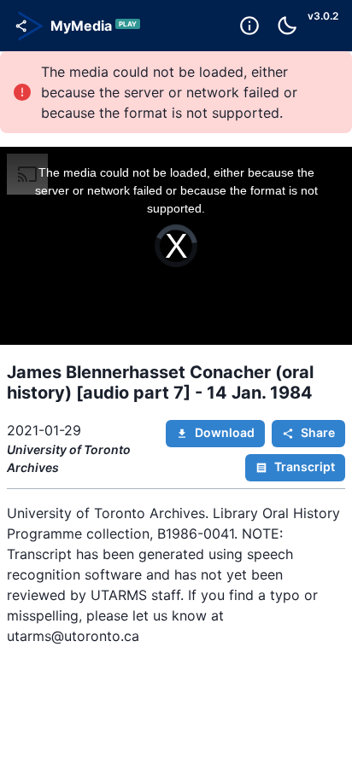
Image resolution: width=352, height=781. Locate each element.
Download (225, 432)
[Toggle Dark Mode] (287, 26)
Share (318, 432)
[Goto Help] (249, 26)
